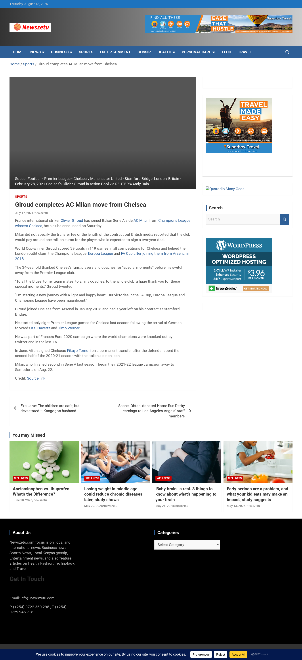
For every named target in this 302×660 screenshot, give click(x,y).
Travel (245, 52)
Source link (36, 378)
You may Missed (29, 435)
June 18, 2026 (22, 500)
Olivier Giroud (72, 220)
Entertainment (115, 52)
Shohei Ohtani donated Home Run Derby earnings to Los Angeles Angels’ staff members (151, 411)
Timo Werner (68, 328)
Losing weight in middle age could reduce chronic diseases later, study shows (113, 494)
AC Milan (141, 220)
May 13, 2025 (236, 506)
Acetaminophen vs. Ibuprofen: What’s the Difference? (42, 491)
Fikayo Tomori (79, 350)
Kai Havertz (40, 328)
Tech (226, 52)
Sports (86, 52)
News (35, 52)
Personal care (196, 52)
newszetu (41, 213)
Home (18, 52)
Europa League (100, 253)
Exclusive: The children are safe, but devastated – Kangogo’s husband (50, 408)
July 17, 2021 (24, 213)
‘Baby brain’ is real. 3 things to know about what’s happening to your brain (185, 494)
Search (284, 219)
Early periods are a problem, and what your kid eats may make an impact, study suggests (257, 494)
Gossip (144, 52)
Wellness (21, 478)
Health (164, 52)
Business (60, 52)
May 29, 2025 (93, 506)
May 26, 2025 (164, 506)
